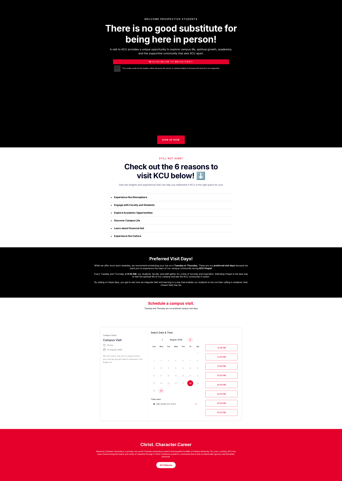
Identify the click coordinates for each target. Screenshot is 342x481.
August (173, 339)
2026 (179, 339)
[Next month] (190, 340)
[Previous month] (162, 340)
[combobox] (175, 404)
